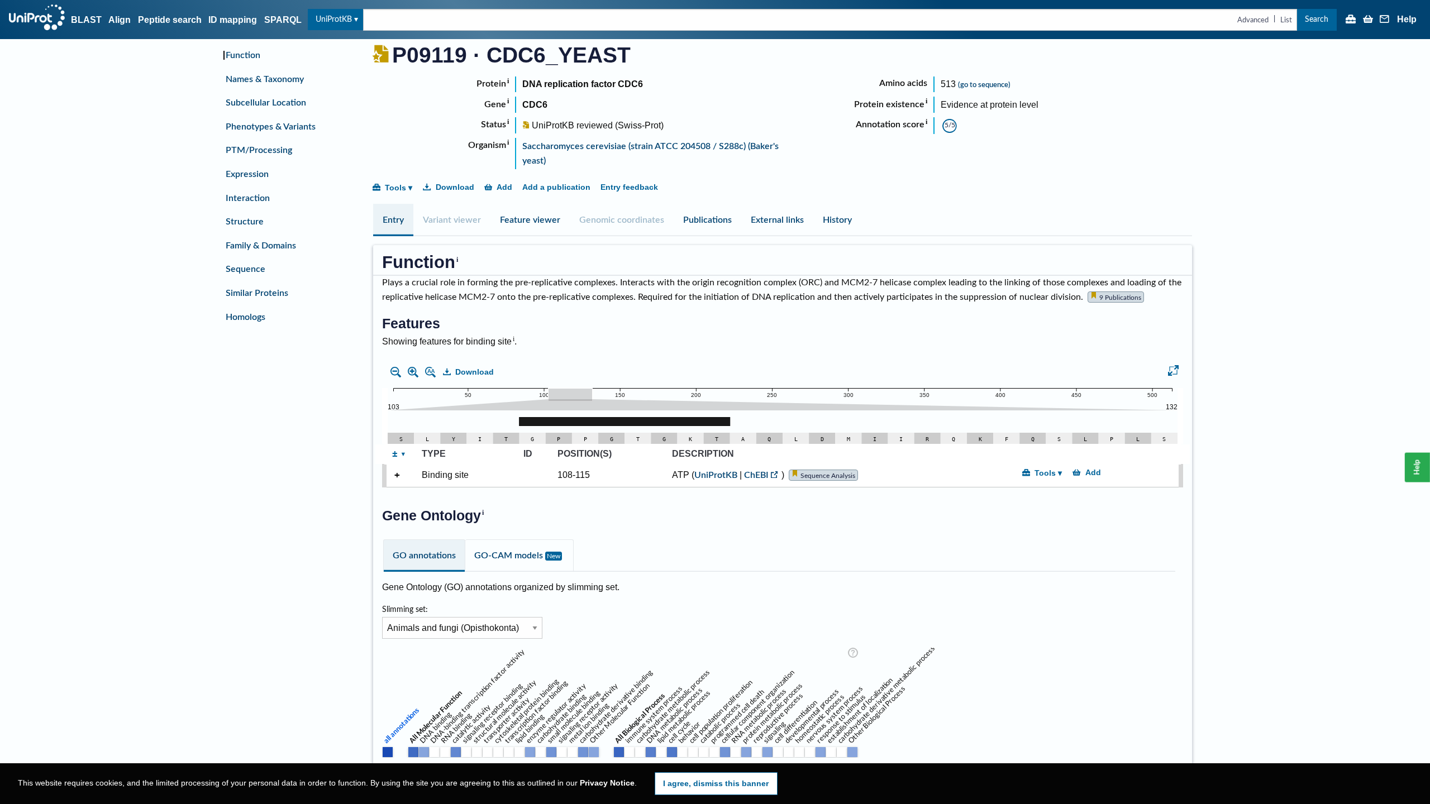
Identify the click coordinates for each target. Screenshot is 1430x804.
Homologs (245, 317)
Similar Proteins (257, 293)
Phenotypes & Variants (271, 126)
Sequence (245, 269)
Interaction (248, 198)
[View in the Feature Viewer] (1173, 372)
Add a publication (556, 187)
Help (1407, 19)
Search (1316, 19)
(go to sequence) (984, 85)
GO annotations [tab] (424, 555)
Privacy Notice (607, 783)
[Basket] (1368, 20)
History (837, 220)
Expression (247, 174)
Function (243, 55)
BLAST (86, 20)
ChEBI (756, 475)
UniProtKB (334, 19)
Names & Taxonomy (265, 79)
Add (504, 187)
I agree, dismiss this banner (716, 783)
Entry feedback (629, 187)
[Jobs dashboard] (1351, 20)
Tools (395, 187)
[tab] (393, 220)
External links (777, 220)
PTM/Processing (259, 150)
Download (455, 187)
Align (119, 20)
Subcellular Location (266, 102)
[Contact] (1385, 20)
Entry (393, 220)
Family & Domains (261, 245)
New (553, 556)
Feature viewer (530, 220)
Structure (245, 221)
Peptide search (170, 20)
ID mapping (232, 20)
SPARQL (283, 20)
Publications (707, 220)
